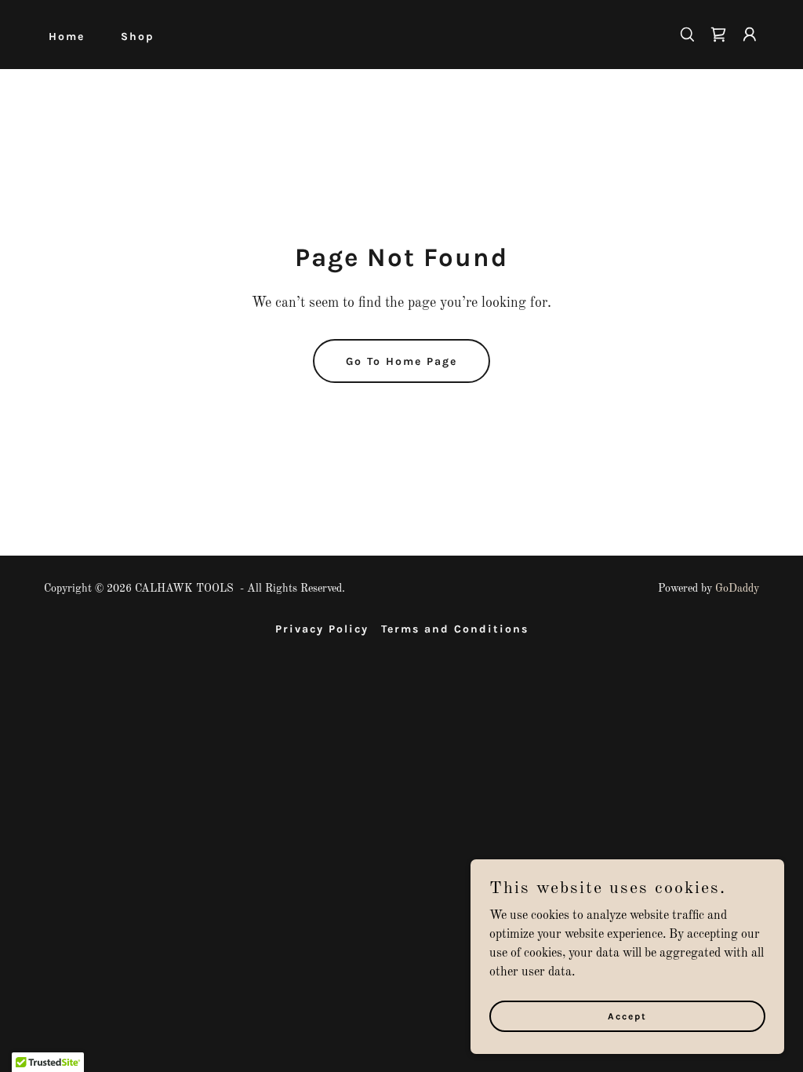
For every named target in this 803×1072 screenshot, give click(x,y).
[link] (718, 34)
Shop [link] (137, 36)
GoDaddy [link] (737, 588)
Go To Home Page (401, 361)
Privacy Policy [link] (322, 629)
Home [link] (67, 36)
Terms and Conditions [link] (455, 629)
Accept (627, 1015)
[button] (749, 34)
